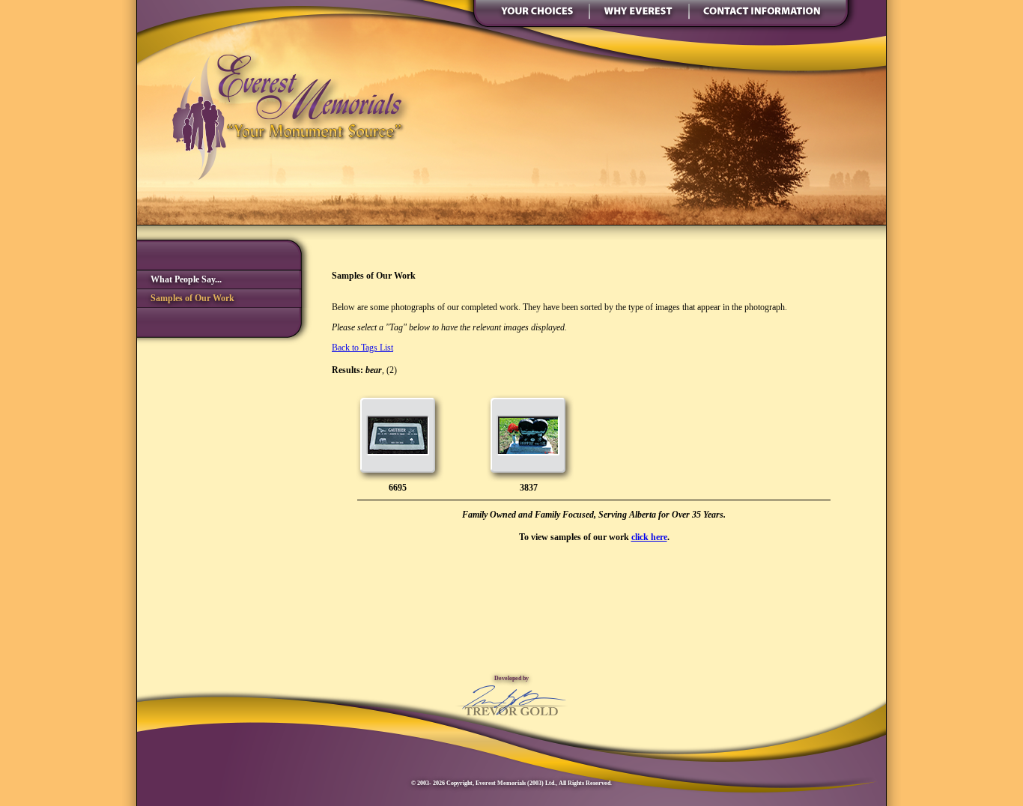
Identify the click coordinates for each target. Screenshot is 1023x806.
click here (649, 537)
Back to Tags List (362, 347)
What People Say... (179, 279)
